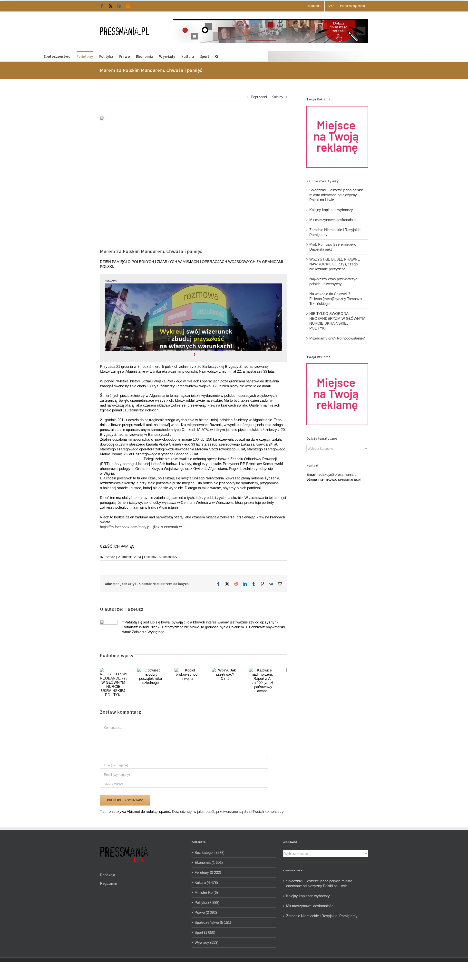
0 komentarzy (168, 557)
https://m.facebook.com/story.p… (139, 527)
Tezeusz (109, 557)
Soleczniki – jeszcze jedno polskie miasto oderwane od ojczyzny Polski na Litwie (336, 195)
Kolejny (277, 97)
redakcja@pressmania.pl (337, 474)
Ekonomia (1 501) (209, 862)
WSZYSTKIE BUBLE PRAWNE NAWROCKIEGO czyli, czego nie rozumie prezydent (334, 264)
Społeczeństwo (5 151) (213, 922)
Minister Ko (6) (206, 892)
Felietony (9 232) (208, 872)
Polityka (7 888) (207, 902)
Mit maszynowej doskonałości (333, 220)
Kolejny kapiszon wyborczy (331, 210)
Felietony (150, 557)
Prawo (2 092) (206, 912)
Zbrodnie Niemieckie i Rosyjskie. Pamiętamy (322, 916)
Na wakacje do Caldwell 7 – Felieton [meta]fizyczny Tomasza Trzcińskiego (335, 299)
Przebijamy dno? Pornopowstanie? (337, 338)
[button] (216, 56)
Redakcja (107, 875)
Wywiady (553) (206, 942)
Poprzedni (259, 97)
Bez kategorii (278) (209, 852)
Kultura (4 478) (206, 882)
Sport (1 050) (205, 932)
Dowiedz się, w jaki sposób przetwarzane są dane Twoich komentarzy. (228, 811)
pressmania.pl (349, 479)
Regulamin (108, 883)
